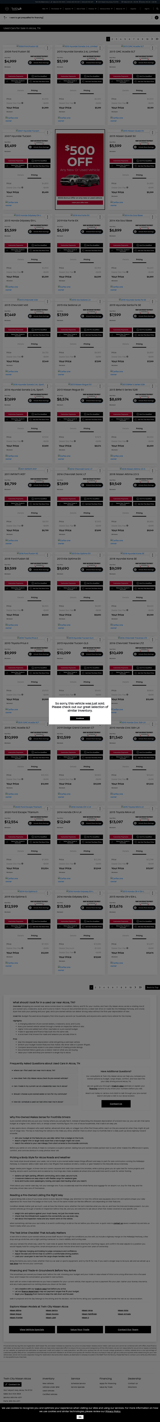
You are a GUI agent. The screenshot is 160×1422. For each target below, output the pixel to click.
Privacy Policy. (113, 1411)
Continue (80, 718)
